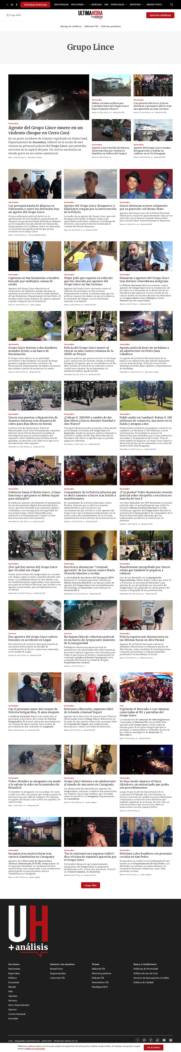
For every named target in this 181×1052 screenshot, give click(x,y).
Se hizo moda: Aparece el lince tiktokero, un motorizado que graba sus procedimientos (144, 784)
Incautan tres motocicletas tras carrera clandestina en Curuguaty (31, 855)
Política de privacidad (35, 1049)
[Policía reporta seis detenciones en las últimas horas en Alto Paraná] (146, 615)
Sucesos (12, 633)
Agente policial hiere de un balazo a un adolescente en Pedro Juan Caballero (144, 351)
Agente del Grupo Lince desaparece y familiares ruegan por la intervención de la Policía (90, 209)
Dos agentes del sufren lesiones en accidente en (33, 638)
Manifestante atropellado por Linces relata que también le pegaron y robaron (145, 570)
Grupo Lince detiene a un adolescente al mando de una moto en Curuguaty (90, 783)
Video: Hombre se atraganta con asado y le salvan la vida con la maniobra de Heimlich (34, 784)
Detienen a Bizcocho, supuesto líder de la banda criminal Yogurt (88, 710)
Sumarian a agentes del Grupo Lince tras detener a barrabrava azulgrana (144, 279)
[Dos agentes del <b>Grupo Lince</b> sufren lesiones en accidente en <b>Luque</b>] (34, 615)
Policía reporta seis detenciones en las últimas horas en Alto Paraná (144, 638)
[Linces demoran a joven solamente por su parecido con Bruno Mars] (146, 184)
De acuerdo (153, 1047)
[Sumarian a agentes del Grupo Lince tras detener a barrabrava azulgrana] (146, 256)
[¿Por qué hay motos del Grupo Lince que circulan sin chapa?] (34, 545)
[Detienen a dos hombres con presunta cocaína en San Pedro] (146, 832)
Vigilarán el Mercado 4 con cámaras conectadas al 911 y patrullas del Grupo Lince (144, 712)
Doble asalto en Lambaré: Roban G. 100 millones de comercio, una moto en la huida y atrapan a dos (146, 420)
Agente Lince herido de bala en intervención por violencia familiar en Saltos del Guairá (110, 150)
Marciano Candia (35, 157)
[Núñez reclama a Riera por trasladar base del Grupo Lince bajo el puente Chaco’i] (111, 85)
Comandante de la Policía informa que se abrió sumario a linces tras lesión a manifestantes (90, 495)
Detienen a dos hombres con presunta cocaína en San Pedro (146, 855)
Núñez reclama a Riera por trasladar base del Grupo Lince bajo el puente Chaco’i (110, 106)
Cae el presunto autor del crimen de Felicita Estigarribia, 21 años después (33, 710)
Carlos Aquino (35, 305)
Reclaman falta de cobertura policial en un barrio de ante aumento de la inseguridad (89, 640)
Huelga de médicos (71, 26)
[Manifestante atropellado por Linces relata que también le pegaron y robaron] (146, 545)
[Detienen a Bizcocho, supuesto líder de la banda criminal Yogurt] (90, 687)
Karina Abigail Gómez (37, 235)
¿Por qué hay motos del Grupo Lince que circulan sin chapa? (33, 568)
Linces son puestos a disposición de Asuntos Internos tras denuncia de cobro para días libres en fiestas (33, 420)
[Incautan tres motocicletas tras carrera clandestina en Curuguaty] (34, 832)
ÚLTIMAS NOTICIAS (35, 4)
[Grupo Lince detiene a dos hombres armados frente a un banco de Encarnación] (34, 326)
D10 (106, 4)
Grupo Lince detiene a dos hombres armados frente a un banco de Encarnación (32, 351)
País (122, 706)
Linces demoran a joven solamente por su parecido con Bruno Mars (144, 207)
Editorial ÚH (91, 26)
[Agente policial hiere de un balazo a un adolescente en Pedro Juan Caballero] (146, 326)
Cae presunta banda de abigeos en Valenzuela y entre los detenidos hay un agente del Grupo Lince (33, 209)
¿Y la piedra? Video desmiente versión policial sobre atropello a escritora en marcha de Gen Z (146, 495)
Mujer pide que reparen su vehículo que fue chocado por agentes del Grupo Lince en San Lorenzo (88, 281)
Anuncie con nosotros (62, 964)
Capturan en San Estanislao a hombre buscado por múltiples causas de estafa (33, 281)
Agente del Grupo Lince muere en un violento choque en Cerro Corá (45, 130)
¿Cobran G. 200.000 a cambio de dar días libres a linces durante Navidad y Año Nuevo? (90, 420)
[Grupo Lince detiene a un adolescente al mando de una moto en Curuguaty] (90, 759)
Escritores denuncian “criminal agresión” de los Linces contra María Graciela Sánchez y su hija (89, 570)
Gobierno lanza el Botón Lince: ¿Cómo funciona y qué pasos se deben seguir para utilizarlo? (34, 495)
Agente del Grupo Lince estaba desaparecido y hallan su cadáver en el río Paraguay (152, 150)
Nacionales (13, 123)
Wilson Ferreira (146, 658)
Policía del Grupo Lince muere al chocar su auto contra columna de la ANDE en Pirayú (88, 351)
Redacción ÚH (118, 112)
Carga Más (91, 885)
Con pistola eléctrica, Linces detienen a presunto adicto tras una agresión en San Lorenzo (153, 106)
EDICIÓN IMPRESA (160, 15)
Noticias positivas (111, 26)
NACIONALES (61, 4)
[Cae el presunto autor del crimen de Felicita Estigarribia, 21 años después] (34, 687)
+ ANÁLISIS (96, 4)
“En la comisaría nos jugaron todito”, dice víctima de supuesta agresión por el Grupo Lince (90, 857)
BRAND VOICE (154, 4)
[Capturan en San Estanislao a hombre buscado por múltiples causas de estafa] (34, 256)
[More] (85, 4)
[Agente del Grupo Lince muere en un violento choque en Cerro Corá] (48, 97)
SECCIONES (77, 4)
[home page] (90, 15)
